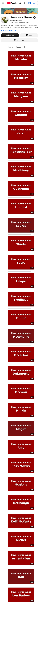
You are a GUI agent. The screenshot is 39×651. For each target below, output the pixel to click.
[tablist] (19, 47)
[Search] (20, 3)
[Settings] (24, 3)
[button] (28, 47)
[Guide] (3, 3)
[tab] (10, 47)
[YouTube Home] (12, 3)
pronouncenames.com (9, 31)
